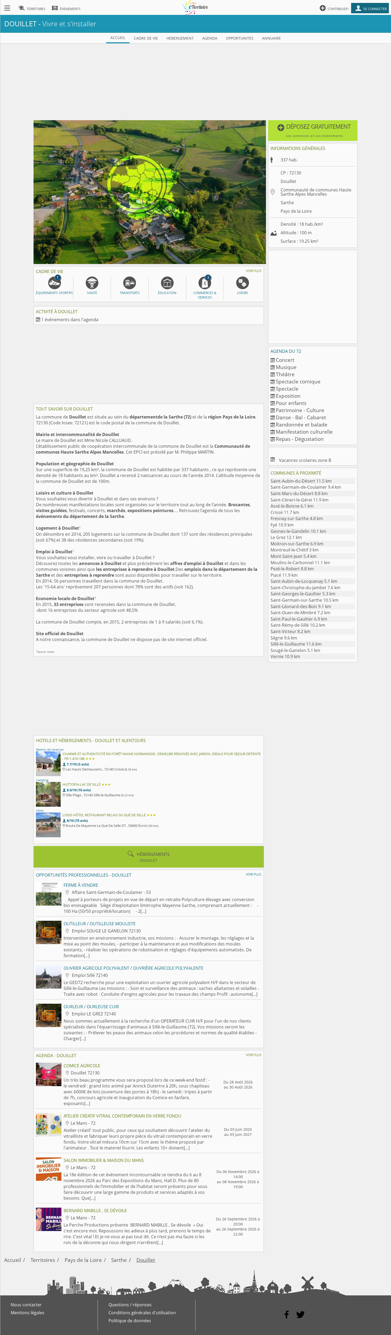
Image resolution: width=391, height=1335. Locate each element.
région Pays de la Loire (231, 417)
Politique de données (130, 1321)
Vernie (285, 656)
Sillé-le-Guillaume (296, 644)
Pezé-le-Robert (292, 569)
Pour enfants (291, 403)
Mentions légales (27, 1313)
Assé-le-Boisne (292, 506)
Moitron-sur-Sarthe (297, 544)
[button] (313, 130)
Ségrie (284, 638)
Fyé (282, 525)
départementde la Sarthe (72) (160, 417)
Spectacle (287, 388)
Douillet (145, 1259)
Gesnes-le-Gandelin (298, 531)
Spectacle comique (298, 381)
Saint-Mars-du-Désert (299, 493)
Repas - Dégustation (300, 438)
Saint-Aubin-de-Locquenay (304, 581)
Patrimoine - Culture (300, 410)
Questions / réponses (130, 1305)
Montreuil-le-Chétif (295, 550)
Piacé (284, 575)
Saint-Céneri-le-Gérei (299, 500)
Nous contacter (26, 1305)
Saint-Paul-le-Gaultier (299, 619)
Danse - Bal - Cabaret (301, 417)
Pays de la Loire (296, 211)
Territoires (43, 1259)
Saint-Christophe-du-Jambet (305, 588)
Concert (285, 359)
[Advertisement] (195, 81)
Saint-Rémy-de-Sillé (298, 625)
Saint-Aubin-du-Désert (301, 481)
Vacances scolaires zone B (305, 460)
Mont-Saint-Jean (294, 556)
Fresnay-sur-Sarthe (297, 518)
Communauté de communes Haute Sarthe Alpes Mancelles (316, 192)
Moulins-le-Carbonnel (300, 563)
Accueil (12, 1259)
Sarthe (287, 203)
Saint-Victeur (290, 631)
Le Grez (286, 537)
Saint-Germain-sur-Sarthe (305, 600)
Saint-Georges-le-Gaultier (303, 594)
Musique (286, 367)
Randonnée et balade (301, 424)
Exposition (288, 395)
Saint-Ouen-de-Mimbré (300, 613)
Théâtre (285, 374)
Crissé (285, 512)
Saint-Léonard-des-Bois (301, 606)
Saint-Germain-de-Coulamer (306, 487)
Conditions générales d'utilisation (142, 1313)
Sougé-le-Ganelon (295, 650)
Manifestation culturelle (304, 431)
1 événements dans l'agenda (69, 320)
